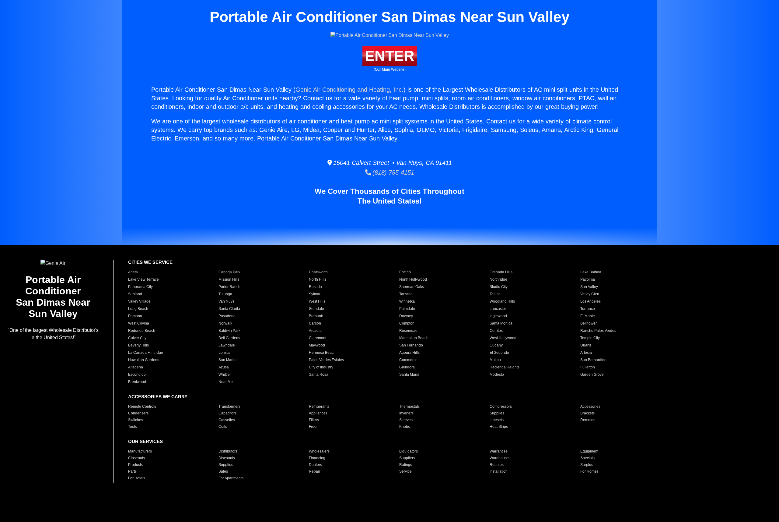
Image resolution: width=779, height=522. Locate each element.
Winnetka (407, 301)
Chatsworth (318, 272)
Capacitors (227, 413)
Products (135, 465)
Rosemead (408, 330)
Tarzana (406, 294)
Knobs (404, 426)
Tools (132, 426)
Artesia (586, 352)
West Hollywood (503, 338)
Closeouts (136, 458)
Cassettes (226, 420)
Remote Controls (142, 406)
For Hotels (136, 478)
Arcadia (315, 330)
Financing (317, 458)
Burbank (316, 316)
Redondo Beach (141, 330)
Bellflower (588, 323)
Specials (587, 458)
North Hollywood (413, 279)
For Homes (589, 471)
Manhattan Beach (413, 338)
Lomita (224, 352)
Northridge (498, 279)
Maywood (317, 345)
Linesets (497, 420)
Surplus (586, 465)
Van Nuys (226, 301)
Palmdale (407, 309)
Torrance (587, 309)
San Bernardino (593, 360)
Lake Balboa (590, 272)
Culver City (137, 338)
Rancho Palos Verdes (598, 330)
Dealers (315, 465)
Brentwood (137, 382)
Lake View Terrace (143, 279)
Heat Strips (499, 426)
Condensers (138, 413)
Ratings (405, 465)
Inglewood (498, 316)
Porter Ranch (229, 287)
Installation (499, 471)
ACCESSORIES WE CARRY (157, 396)
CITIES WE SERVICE (150, 262)
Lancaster (498, 309)
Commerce (408, 360)
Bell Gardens (229, 338)
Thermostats (409, 406)
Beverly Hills (138, 345)
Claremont (317, 338)
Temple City (590, 338)
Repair (314, 471)
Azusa (223, 367)
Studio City (499, 287)
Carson (315, 323)
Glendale (316, 309)
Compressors (501, 406)
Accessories (590, 406)
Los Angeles (590, 301)
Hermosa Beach (322, 352)
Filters (314, 420)
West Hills (317, 301)
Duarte (586, 345)
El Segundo (499, 352)
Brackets (587, 413)
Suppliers (407, 458)
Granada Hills (501, 272)
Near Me (225, 382)
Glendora (407, 367)
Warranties (499, 451)
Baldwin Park (229, 330)
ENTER (389, 56)
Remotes (587, 420)
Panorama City (140, 287)
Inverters (406, 413)
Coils (222, 426)
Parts (132, 471)
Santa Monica (501, 323)
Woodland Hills (502, 301)
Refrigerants (319, 406)
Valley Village (139, 301)
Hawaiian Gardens (143, 360)
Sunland (135, 294)
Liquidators (408, 451)
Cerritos (496, 330)
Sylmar (314, 294)
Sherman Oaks (411, 287)
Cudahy (496, 345)
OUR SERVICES (145, 441)
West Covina (138, 323)
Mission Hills (228, 279)
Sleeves (406, 420)
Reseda (315, 287)
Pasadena (227, 316)
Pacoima (587, 279)
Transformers (229, 406)
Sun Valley (589, 287)
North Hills (317, 279)
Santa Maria (409, 374)
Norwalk (225, 323)
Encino (405, 272)
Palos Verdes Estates (326, 360)
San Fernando (411, 345)
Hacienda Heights (504, 367)
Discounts (226, 458)
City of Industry (321, 367)
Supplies (497, 413)
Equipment (589, 451)
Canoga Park (229, 272)
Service (405, 471)
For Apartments (230, 478)
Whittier (224, 374)
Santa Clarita (229, 309)
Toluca (495, 294)
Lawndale (226, 345)
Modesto (497, 374)
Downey (406, 316)
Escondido (137, 374)
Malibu (495, 360)
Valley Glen (589, 294)
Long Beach (138, 309)
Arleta (133, 272)
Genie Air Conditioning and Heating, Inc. (349, 89)
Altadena (135, 367)
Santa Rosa (318, 374)
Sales (223, 471)
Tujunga (225, 294)
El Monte (587, 316)
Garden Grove (592, 374)
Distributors (227, 451)
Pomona (135, 316)
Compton (406, 323)
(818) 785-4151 (392, 172)
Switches (135, 420)
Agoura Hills (409, 352)
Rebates (497, 465)
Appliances (318, 413)
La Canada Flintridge (145, 352)
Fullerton (587, 367)
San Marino (228, 360)
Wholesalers (319, 451)
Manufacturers (140, 451)
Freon (314, 426)
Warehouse (499, 458)
